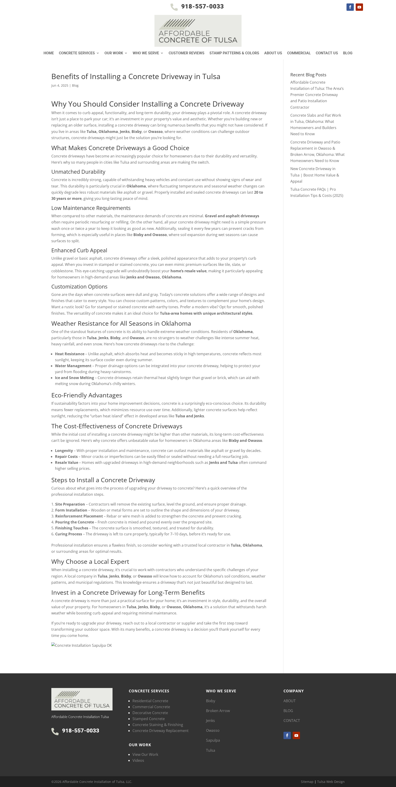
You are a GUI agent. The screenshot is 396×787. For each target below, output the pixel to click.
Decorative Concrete (150, 712)
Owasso (213, 730)
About (289, 700)
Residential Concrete (150, 700)
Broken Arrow (218, 710)
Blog (347, 53)
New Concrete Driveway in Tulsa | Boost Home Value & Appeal (314, 175)
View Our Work (145, 754)
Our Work (113, 53)
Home (49, 53)
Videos (138, 760)
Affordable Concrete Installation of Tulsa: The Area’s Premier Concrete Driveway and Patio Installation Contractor (317, 95)
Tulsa (210, 750)
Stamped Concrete (148, 718)
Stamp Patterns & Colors (234, 53)
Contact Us (327, 53)
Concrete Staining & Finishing (157, 724)
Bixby (210, 700)
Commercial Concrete (151, 706)
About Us (273, 53)
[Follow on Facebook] (350, 7)
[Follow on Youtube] (359, 7)
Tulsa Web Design (331, 781)
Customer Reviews (186, 53)
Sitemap (307, 781)
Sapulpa (213, 740)
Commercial (299, 53)
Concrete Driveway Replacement (160, 730)
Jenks (210, 720)
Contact (291, 720)
